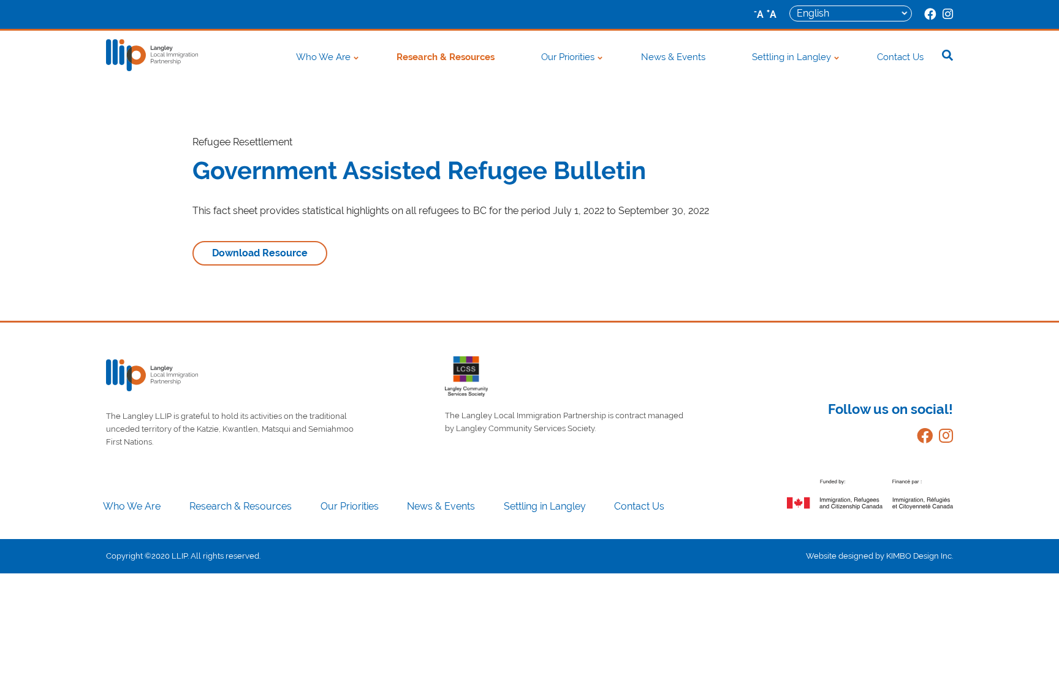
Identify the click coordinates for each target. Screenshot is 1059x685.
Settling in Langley (791, 57)
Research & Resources (446, 57)
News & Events (673, 57)
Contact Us (900, 57)
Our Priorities (567, 57)
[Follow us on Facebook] (922, 438)
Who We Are (323, 57)
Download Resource (260, 253)
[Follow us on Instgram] (943, 438)
